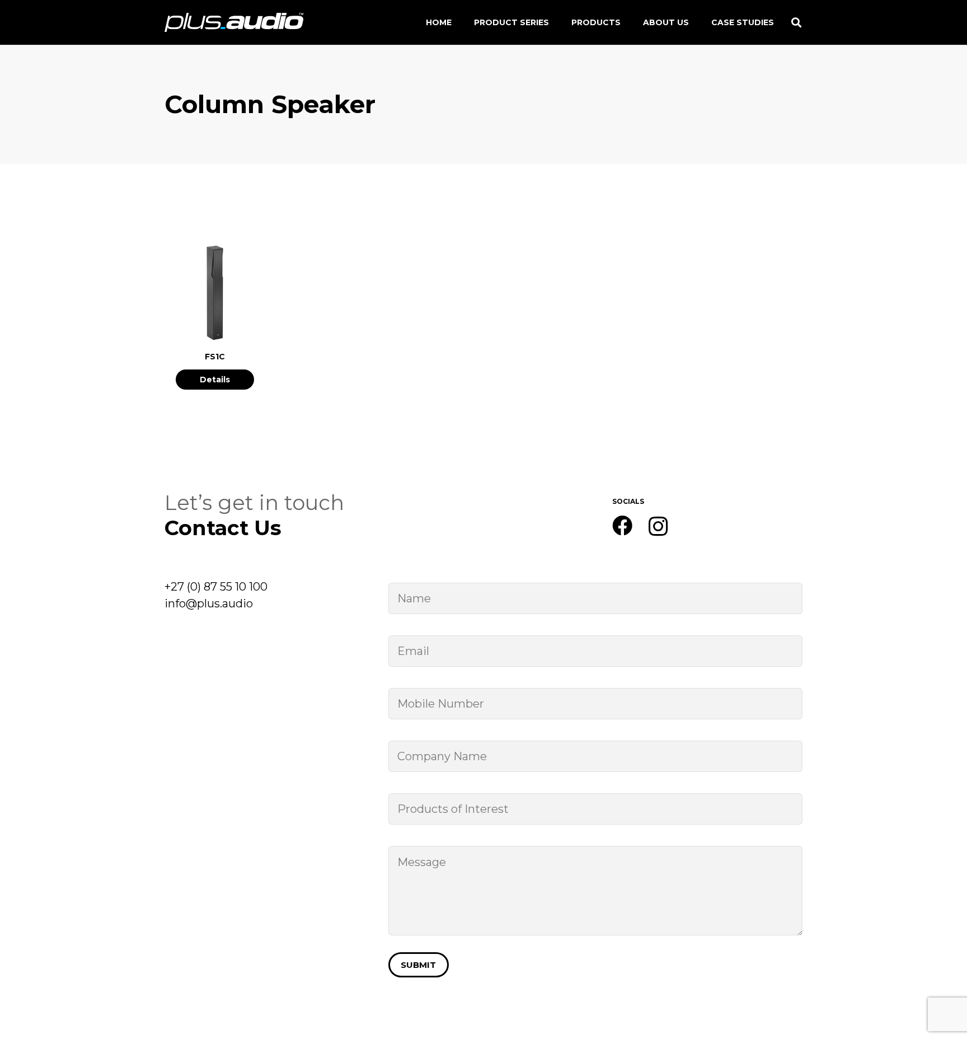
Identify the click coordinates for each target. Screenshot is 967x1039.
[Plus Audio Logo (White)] (234, 22)
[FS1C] (215, 251)
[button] (796, 22)
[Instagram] (658, 527)
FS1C (215, 357)
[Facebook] (622, 526)
